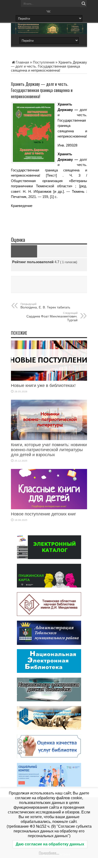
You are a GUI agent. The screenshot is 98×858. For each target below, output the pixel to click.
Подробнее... (49, 853)
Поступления (43, 62)
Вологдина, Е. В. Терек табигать (45, 306)
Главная (22, 62)
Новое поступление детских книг (43, 514)
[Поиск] (83, 3)
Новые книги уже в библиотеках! (43, 385)
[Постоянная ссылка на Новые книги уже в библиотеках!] (49, 379)
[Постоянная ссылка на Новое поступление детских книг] (49, 508)
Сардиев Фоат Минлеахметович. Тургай (52, 317)
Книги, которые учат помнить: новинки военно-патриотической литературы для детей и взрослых (49, 449)
